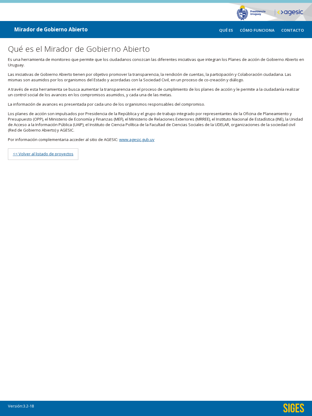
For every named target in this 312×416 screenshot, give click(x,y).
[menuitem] (229, 30)
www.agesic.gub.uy (136, 139)
